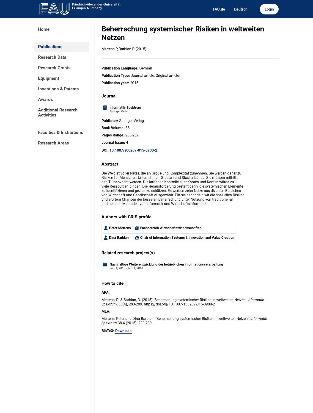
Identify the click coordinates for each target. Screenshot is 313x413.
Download (123, 331)
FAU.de (219, 9)
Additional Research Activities (58, 113)
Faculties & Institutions (60, 132)
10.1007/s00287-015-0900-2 (133, 150)
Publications (50, 46)
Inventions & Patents (58, 88)
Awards (45, 99)
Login (269, 9)
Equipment (48, 78)
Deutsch (240, 9)
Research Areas (53, 143)
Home (43, 29)
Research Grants (54, 67)
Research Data (52, 57)
